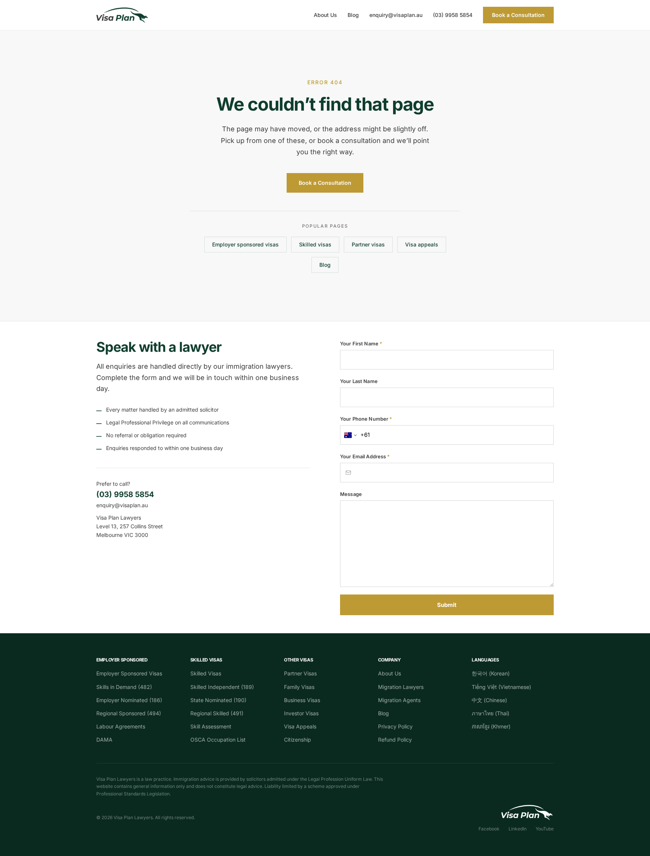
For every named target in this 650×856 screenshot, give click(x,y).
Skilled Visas (205, 673)
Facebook (489, 829)
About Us (325, 15)
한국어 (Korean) (491, 673)
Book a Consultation (518, 15)
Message (351, 494)
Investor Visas (301, 713)
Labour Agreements (120, 726)
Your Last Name (359, 381)
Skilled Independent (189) (222, 687)
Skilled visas (315, 244)
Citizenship (297, 739)
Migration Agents (399, 700)
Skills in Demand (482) (124, 687)
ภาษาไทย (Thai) (490, 713)
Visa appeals (421, 244)
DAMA (104, 739)
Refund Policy (395, 739)
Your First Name (361, 344)
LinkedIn (518, 829)
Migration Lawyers (401, 687)
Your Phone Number (366, 419)
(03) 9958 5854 (452, 15)
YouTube (545, 829)
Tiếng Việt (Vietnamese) (501, 687)
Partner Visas (300, 673)
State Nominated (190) (218, 700)
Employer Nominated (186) (129, 700)
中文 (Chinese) (489, 700)
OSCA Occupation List (218, 739)
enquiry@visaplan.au (395, 15)
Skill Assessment (210, 726)
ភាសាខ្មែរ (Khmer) (491, 726)
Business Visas (302, 700)
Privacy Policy (395, 726)
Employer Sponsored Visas (129, 673)
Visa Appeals (300, 726)
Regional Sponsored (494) (128, 713)
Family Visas (299, 687)
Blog (353, 15)
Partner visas (368, 244)
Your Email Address (365, 456)
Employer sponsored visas (245, 244)
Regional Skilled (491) (216, 713)
